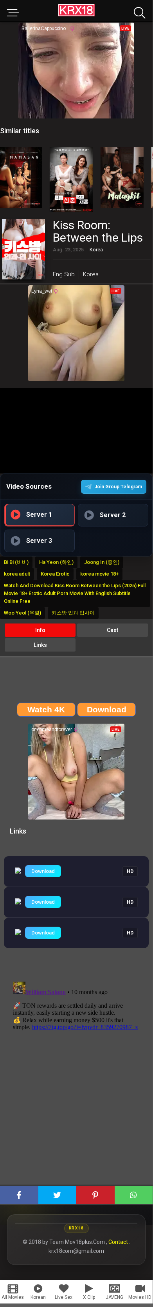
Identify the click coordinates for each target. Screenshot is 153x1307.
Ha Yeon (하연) (56, 562)
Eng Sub (64, 274)
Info (40, 630)
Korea (91, 274)
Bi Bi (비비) (16, 562)
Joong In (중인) (101, 562)
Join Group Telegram (118, 486)
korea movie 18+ (99, 574)
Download (43, 871)
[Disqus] (76, 1075)
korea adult (17, 574)
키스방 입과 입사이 (73, 613)
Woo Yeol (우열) (22, 613)
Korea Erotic (55, 574)
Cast (112, 630)
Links (40, 645)
